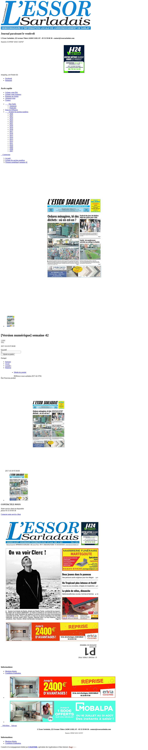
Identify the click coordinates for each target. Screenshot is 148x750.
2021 (11, 123)
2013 (11, 139)
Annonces (13, 106)
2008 (11, 149)
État (2, 378)
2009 (11, 147)
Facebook (8, 78)
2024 (11, 117)
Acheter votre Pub (11, 92)
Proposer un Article (11, 96)
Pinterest (8, 367)
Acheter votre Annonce (13, 94)
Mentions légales (11, 671)
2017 (11, 131)
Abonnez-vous (10, 98)
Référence (17, 376)
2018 (11, 129)
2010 (11, 145)
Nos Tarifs (10, 104)
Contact (8, 100)
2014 (11, 137)
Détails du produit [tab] (20, 372)
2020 (11, 125)
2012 (11, 141)
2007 (11, 151)
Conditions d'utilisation (13, 673)
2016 (11, 133)
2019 (11, 127)
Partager (8, 362)
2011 (11, 143)
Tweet (7, 364)
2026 (11, 114)
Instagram (8, 80)
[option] (76, 687)
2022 (11, 121)
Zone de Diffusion (11, 110)
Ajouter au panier (8, 354)
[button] (5, 725)
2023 (11, 119)
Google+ (8, 366)
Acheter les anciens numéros (16, 112)
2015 (11, 135)
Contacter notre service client (11, 514)
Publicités (13, 108)
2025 (11, 116)
